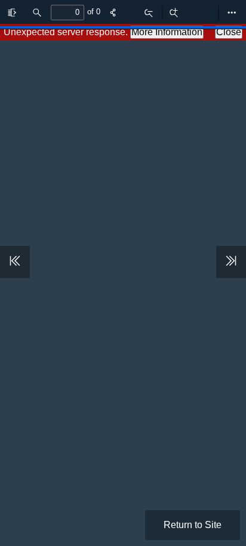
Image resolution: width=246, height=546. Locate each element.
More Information (166, 32)
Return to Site (193, 525)
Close (228, 32)
